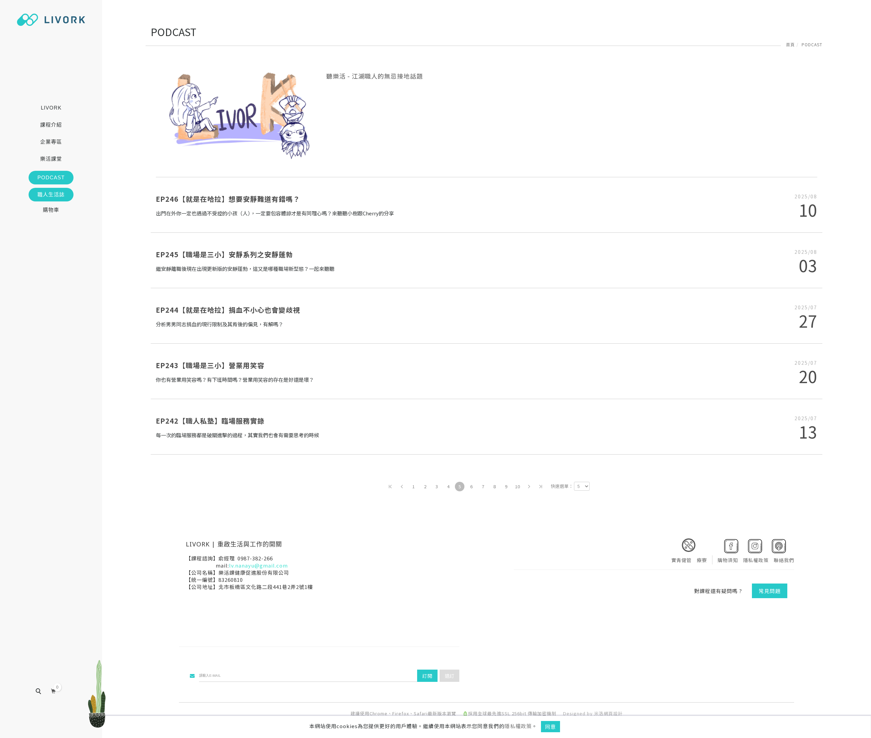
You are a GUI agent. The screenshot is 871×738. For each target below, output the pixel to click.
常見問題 (769, 590)
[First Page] (390, 486)
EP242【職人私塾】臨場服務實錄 (210, 421)
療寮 (702, 560)
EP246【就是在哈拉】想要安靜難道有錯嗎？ (228, 199)
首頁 (790, 44)
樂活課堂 (51, 159)
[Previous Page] (402, 486)
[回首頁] (51, 20)
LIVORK (51, 108)
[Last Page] (540, 486)
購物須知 (728, 560)
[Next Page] (529, 486)
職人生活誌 (51, 194)
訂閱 (427, 675)
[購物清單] (53, 690)
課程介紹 (51, 125)
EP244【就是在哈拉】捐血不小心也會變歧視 (228, 310)
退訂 (449, 675)
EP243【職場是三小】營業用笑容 (210, 365)
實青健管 (681, 560)
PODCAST (51, 177)
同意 (550, 726)
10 (517, 486)
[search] (43, 692)
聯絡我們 (784, 560)
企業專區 (51, 142)
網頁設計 (613, 713)
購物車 (51, 210)
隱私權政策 (518, 725)
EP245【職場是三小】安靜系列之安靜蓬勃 (224, 254)
